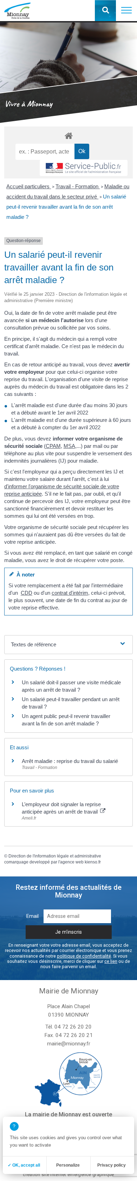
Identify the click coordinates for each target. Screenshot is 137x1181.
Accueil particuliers (28, 186)
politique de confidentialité (84, 956)
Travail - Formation (78, 186)
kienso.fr (93, 862)
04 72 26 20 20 (73, 1027)
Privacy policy (111, 1165)
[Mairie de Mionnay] (17, 10)
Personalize (68, 1165)
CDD (26, 593)
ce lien (110, 961)
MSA (69, 446)
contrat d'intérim (70, 593)
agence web (72, 862)
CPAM (53, 446)
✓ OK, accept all (24, 1165)
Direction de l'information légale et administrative (54, 856)
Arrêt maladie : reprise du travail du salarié (70, 761)
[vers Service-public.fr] (84, 168)
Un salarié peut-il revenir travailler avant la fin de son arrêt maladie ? (66, 207)
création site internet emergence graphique (68, 1174)
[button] (126, 10)
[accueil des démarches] (68, 135)
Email (32, 916)
